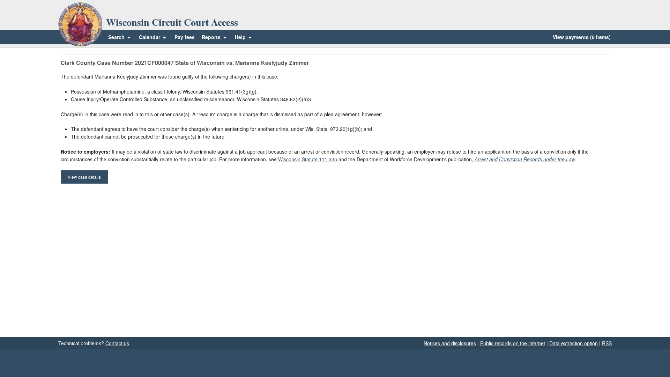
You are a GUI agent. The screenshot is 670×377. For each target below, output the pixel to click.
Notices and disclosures (450, 343)
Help (241, 37)
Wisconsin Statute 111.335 (307, 159)
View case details (84, 177)
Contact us (117, 343)
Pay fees (184, 37)
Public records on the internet (512, 343)
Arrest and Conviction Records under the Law (525, 159)
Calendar (149, 37)
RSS (607, 343)
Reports (211, 37)
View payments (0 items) (582, 37)
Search (116, 37)
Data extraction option (573, 343)
